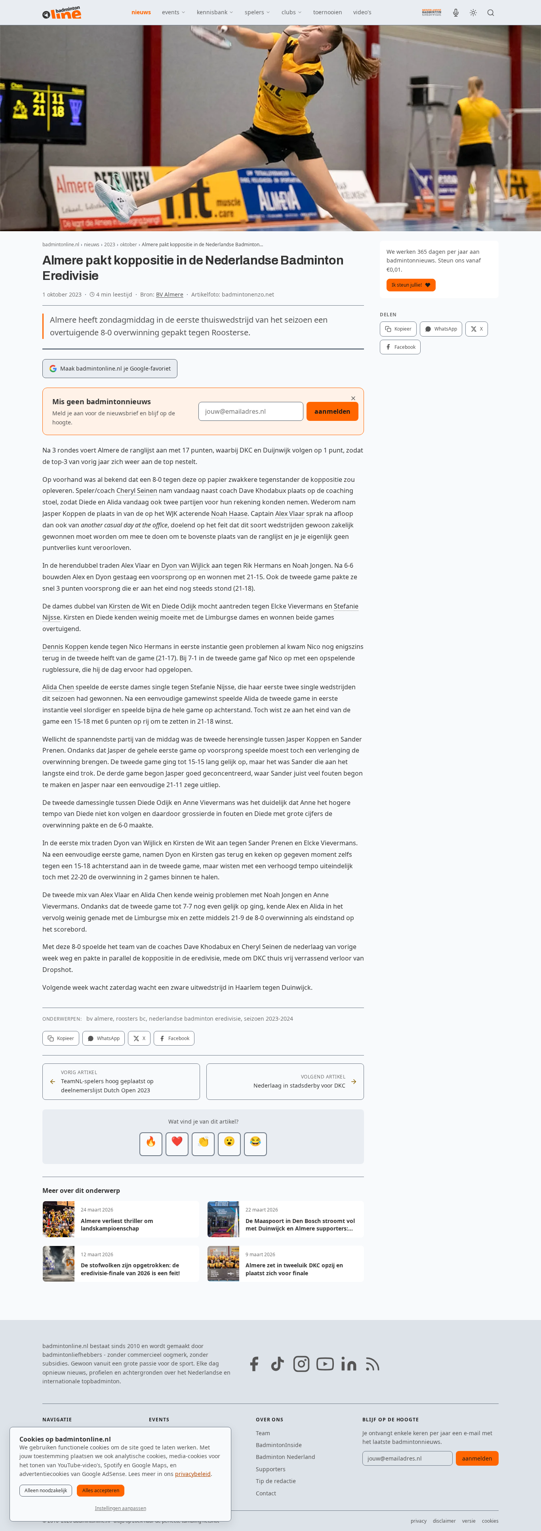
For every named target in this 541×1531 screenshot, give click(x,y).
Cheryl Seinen (136, 490)
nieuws (141, 12)
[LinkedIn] (349, 1364)
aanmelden (332, 411)
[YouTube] (325, 1364)
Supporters (271, 1469)
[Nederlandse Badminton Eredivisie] (432, 12)
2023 (109, 244)
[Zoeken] (491, 13)
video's (362, 12)
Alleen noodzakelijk (46, 1490)
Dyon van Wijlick (185, 565)
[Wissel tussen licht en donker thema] (473, 13)
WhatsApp (108, 1038)
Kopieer (65, 1038)
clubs (289, 12)
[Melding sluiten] (353, 398)
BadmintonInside (279, 1445)
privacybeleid (193, 1474)
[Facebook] (254, 1364)
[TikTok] (277, 1364)
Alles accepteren (100, 1490)
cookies (490, 1521)
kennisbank (212, 12)
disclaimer (444, 1521)
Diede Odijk (179, 606)
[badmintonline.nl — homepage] (61, 12)
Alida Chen (58, 687)
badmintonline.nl (60, 244)
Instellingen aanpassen (120, 1508)
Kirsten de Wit (130, 606)
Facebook (178, 1038)
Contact (266, 1493)
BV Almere (169, 294)
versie (469, 1521)
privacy (419, 1521)
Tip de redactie (276, 1481)
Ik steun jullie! (407, 284)
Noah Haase (229, 513)
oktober (128, 244)
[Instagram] (301, 1364)
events (170, 12)
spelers (254, 12)
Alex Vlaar (290, 513)
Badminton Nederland (285, 1457)
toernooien (327, 12)
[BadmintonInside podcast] (456, 13)
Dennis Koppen (65, 646)
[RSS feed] (372, 1364)
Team (263, 1433)
